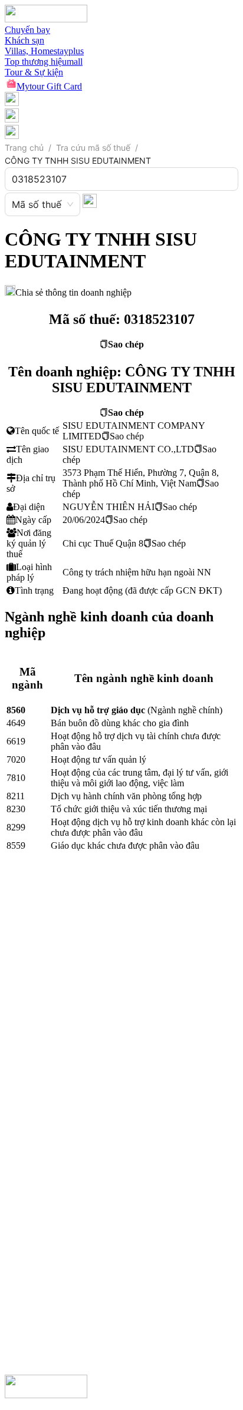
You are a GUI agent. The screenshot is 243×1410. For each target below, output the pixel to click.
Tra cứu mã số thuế (93, 148)
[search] (89, 200)
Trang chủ (24, 148)
